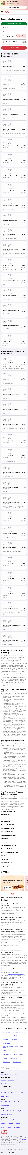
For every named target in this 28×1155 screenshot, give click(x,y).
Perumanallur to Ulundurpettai (10, 608)
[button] (25, 2)
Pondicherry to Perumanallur (10, 161)
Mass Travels (12, 209)
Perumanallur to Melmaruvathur (11, 578)
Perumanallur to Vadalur (9, 564)
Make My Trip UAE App (7, 1114)
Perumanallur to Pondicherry (10, 424)
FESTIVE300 (9, 888)
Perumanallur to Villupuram (10, 640)
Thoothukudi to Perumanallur (10, 99)
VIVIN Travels (17, 72)
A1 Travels (4, 87)
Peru (9, 1127)
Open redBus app (14, 7)
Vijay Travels (5, 345)
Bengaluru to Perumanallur (9, 83)
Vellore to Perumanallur (9, 234)
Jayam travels (5, 103)
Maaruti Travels (16, 459)
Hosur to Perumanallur (8, 129)
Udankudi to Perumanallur (9, 220)
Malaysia (3, 1123)
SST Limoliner (10, 72)
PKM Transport (12, 238)
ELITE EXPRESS (14, 135)
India (2, 1120)
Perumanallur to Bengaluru (9, 378)
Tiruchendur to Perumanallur (10, 114)
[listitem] (4, 878)
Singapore (16, 1120)
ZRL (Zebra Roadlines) (18, 87)
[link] (12, 883)
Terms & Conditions (6, 1101)
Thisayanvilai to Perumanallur (10, 146)
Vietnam (10, 1123)
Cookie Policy (5, 1105)
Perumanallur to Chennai (9, 362)
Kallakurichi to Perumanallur (10, 341)
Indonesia (8, 1120)
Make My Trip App (17, 1110)
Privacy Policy (18, 1101)
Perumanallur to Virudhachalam (11, 625)
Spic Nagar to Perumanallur (10, 175)
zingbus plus (5, 88)
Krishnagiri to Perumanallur (10, 205)
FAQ (11, 1092)
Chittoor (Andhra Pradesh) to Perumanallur (10, 311)
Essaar (3, 164)
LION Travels (5, 70)
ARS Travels (13, 164)
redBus (3, 1110)
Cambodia (17, 1123)
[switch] (24, 42)
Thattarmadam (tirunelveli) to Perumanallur (10, 326)
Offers (23, 1092)
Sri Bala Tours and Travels (15, 133)
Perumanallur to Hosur (8, 456)
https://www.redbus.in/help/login (16, 974)
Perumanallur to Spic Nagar (10, 487)
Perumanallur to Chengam (9, 593)
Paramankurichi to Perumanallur (11, 190)
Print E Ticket (5, 1092)
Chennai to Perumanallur (9, 66)
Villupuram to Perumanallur (10, 249)
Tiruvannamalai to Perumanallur (11, 280)
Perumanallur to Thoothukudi (10, 441)
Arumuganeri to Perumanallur (10, 295)
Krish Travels (9, 428)
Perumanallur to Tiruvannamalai (11, 472)
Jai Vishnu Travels (6, 506)
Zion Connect (5, 253)
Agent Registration (6, 1083)
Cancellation (14, 1089)
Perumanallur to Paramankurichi (11, 518)
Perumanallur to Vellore (9, 547)
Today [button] (18, 36)
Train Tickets (13, 1074)
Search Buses (15, 47)
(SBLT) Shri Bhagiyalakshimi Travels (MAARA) (12, 269)
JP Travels (4, 476)
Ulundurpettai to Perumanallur (10, 265)
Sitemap (16, 1092)
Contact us (11, 1080)
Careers (16, 1083)
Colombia (4, 1127)
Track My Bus (5, 1089)
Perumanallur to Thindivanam (10, 502)
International (16, 1127)
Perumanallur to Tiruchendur (10, 409)
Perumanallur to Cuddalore (10, 533)
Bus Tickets (4, 1074)
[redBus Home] (7, 12)
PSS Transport (12, 88)
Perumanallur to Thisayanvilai (10, 394)
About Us (3, 1080)
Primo (7, 1096)
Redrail (9, 1110)
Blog (2, 1096)
